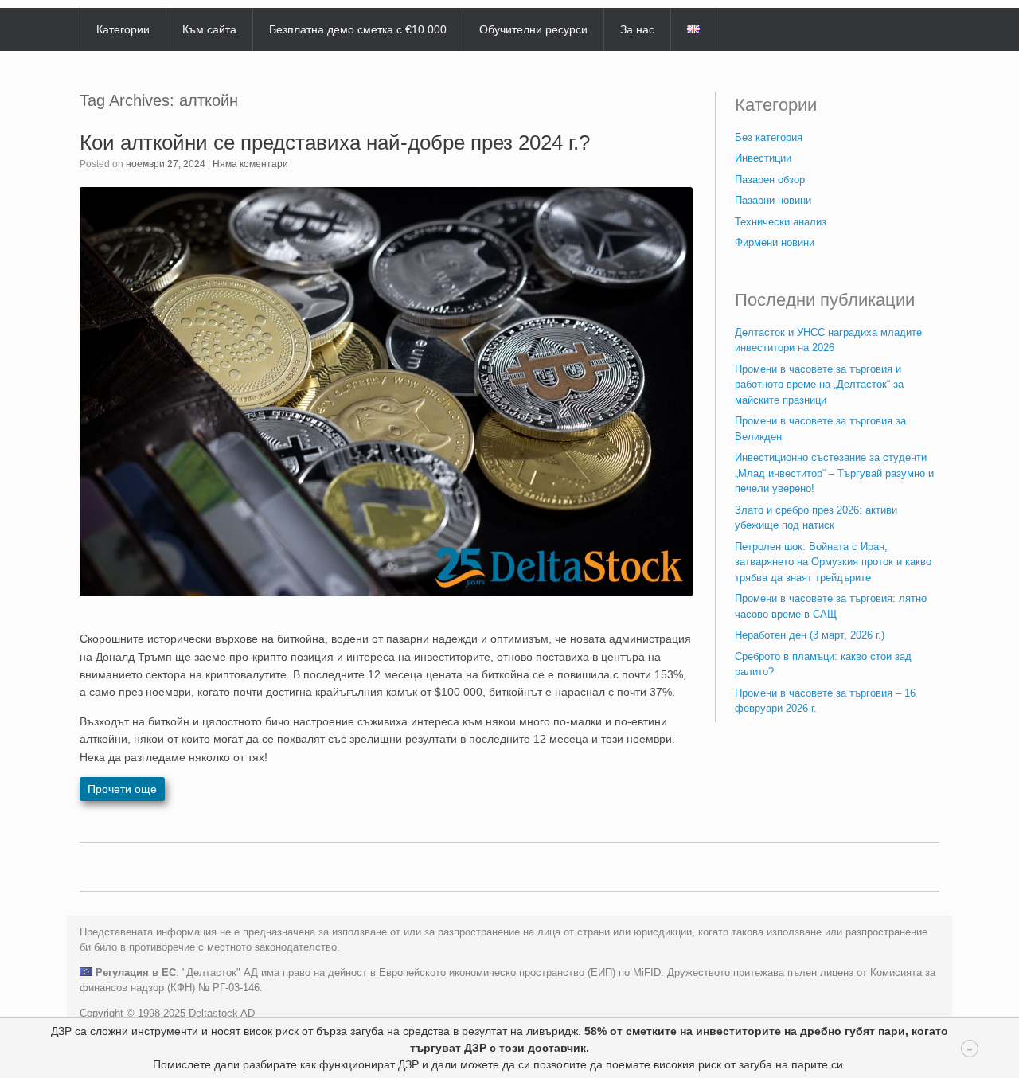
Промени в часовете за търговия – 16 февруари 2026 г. (825, 701)
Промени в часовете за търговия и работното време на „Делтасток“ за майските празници (819, 384)
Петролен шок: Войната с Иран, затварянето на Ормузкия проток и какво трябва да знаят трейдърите (833, 562)
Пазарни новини (773, 200)
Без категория (768, 137)
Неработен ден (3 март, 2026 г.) (809, 635)
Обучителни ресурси (533, 29)
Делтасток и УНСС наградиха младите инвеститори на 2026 (828, 340)
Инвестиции (763, 158)
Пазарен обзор (770, 180)
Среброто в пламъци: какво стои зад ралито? (823, 664)
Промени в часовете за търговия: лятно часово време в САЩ (831, 606)
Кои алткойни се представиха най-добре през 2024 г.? (335, 142)
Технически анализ (780, 222)
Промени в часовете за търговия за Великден (820, 429)
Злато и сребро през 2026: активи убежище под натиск (816, 518)
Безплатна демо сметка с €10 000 (358, 29)
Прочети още (122, 789)
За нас (637, 29)
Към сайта (209, 29)
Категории (123, 29)
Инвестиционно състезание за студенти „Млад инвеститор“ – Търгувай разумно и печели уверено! (834, 472)
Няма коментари (250, 164)
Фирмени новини (774, 242)
